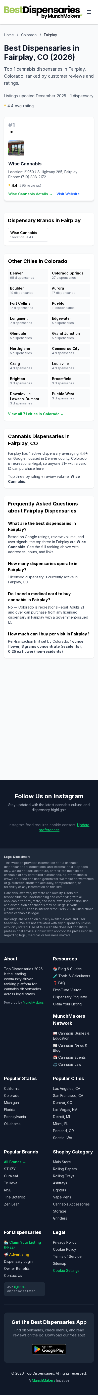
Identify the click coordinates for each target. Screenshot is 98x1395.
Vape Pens (62, 1197)
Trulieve (11, 1183)
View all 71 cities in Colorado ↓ (36, 414)
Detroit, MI (61, 1116)
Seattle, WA (62, 1138)
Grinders (60, 1218)
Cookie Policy (64, 1249)
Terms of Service (67, 1256)
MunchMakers (33, 1002)
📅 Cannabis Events (69, 1057)
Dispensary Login (18, 1261)
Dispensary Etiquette (70, 997)
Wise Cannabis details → (30, 194)
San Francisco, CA (68, 1095)
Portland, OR (63, 1131)
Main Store (62, 1162)
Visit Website (68, 194)
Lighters (59, 1190)
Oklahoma (12, 1124)
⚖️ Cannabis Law (67, 1064)
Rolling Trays (63, 1176)
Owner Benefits (17, 1268)
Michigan (11, 1102)
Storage (59, 1211)
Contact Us (13, 1275)
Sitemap (59, 1263)
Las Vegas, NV (65, 1109)
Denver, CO (62, 1102)
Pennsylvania (15, 1116)
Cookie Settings (66, 1270)
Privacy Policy (64, 1242)
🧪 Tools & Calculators (71, 976)
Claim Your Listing (67, 1004)
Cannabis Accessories (71, 1204)
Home (9, 35)
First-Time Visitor (67, 990)
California (12, 1088)
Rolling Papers (65, 1169)
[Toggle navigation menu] (89, 12)
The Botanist (14, 1197)
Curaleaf (11, 1176)
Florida (9, 1109)
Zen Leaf (11, 1204)
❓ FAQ (59, 983)
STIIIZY (10, 1169)
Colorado (29, 35)
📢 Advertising (16, 1254)
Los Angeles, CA (66, 1088)
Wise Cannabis (24, 163)
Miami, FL (60, 1124)
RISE (7, 1190)
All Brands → (15, 1162)
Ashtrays (60, 1183)
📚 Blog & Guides (67, 969)
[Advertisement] (49, 723)
